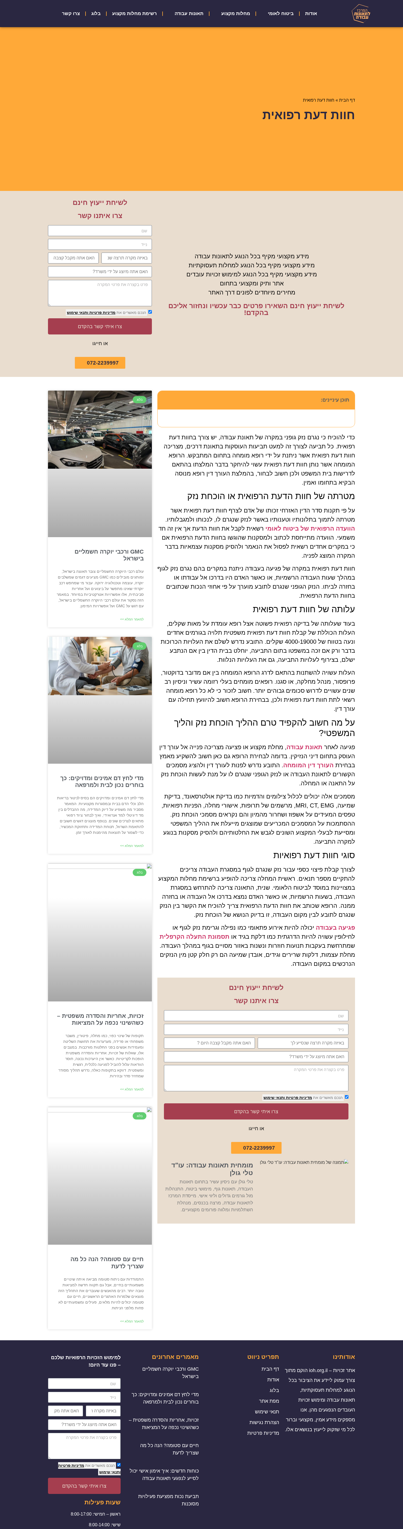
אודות (311, 13)
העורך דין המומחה (308, 765)
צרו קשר (71, 13)
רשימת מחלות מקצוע (134, 13)
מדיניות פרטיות (101, 312)
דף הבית (347, 100)
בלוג (96, 13)
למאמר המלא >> (132, 619)
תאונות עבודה (189, 13)
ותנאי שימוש (77, 312)
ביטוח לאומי (281, 13)
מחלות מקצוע (235, 13)
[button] (164, 400)
